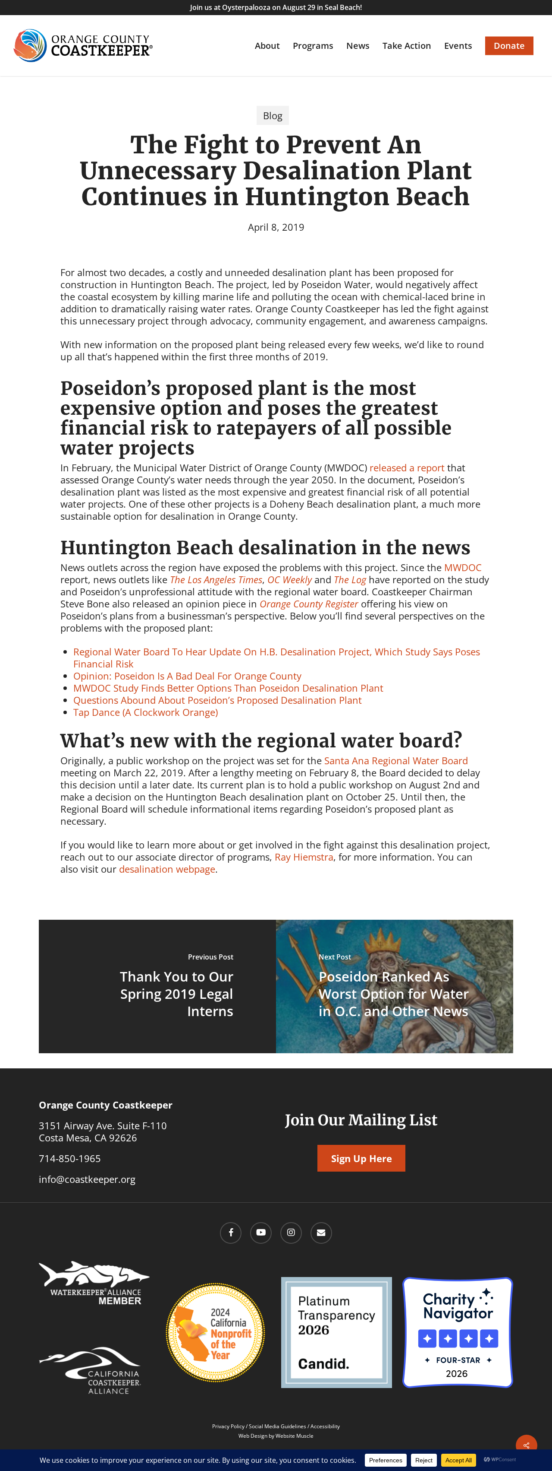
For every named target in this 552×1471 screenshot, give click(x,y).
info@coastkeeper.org (87, 1178)
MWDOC (463, 567)
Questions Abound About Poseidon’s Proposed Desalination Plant (217, 699)
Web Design (252, 1435)
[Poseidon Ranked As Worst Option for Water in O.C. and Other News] (394, 986)
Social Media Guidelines (277, 1426)
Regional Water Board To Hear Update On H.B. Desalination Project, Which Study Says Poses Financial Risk (276, 657)
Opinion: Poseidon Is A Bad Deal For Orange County (187, 675)
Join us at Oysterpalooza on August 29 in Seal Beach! (276, 7)
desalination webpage (167, 868)
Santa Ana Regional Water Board (396, 760)
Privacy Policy (228, 1426)
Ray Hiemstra (304, 856)
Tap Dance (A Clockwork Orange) (145, 711)
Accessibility (325, 1426)
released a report (407, 467)
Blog (272, 115)
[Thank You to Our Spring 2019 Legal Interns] (157, 986)
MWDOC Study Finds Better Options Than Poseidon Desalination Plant (228, 687)
